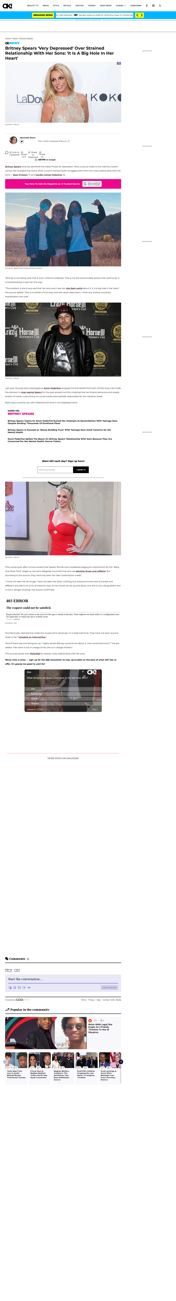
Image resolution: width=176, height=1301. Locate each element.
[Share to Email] (42, 152)
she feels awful (74, 288)
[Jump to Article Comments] (6, 152)
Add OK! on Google (47, 160)
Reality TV (32, 5)
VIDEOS (91, 5)
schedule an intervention (32, 637)
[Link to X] (160, 5)
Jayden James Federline (49, 175)
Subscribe (135, 5)
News (15, 38)
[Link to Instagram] (153, 5)
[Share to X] (24, 152)
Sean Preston (20, 175)
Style (56, 5)
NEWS (46, 5)
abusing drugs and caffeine (91, 571)
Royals (67, 5)
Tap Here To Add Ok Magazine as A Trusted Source (52, 184)
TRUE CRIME (105, 5)
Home (8, 38)
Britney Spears (26, 38)
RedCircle (17, 619)
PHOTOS (80, 5)
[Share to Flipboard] (33, 152)
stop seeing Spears (31, 392)
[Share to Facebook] (15, 152)
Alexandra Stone (27, 138)
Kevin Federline (52, 388)
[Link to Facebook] (147, 5)
